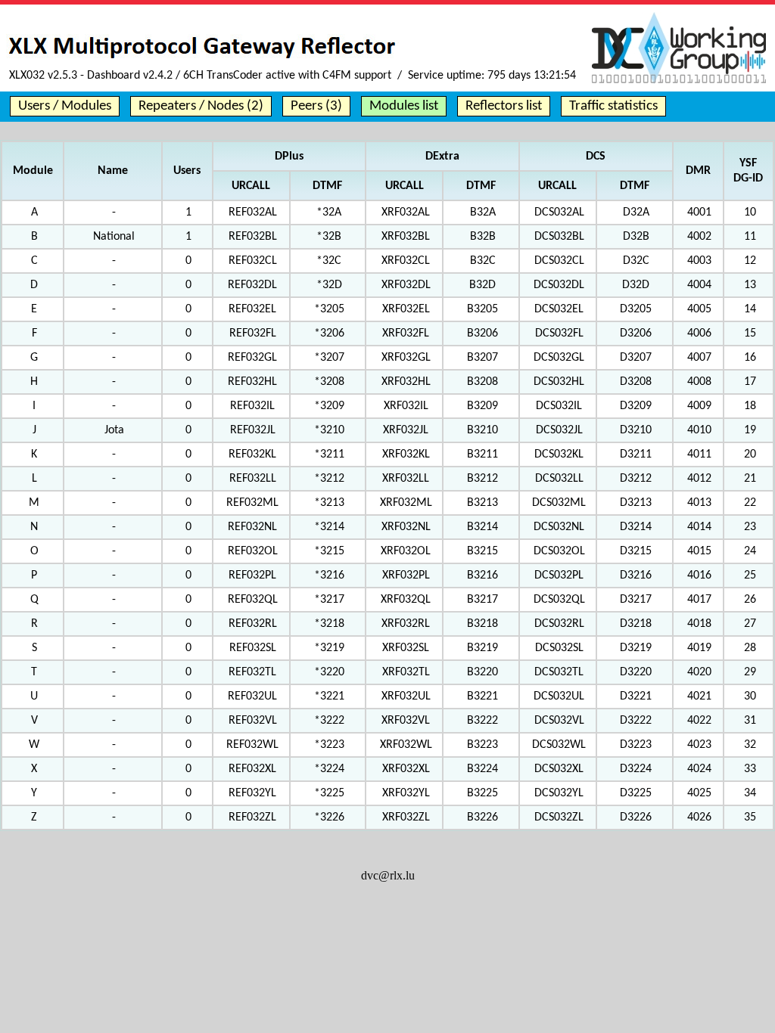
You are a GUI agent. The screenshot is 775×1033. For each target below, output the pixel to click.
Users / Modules (64, 106)
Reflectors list (503, 106)
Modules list (403, 106)
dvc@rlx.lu (388, 875)
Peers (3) (316, 106)
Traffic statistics (613, 106)
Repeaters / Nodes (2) (201, 106)
